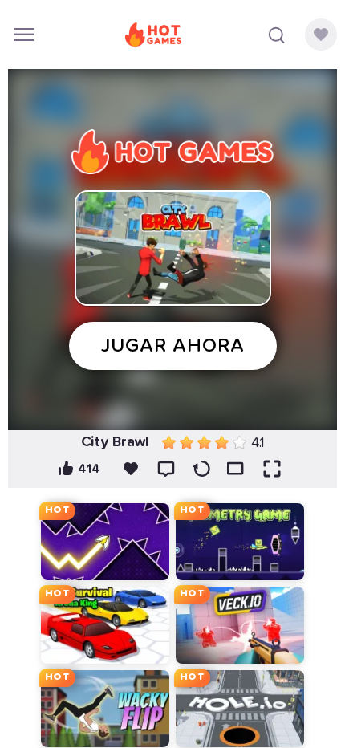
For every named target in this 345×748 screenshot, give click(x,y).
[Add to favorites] (130, 469)
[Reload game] (201, 469)
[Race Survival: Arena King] (105, 625)
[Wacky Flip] (105, 708)
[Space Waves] (105, 541)
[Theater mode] (236, 469)
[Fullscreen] (272, 469)
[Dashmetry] (240, 541)
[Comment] (166, 469)
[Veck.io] (240, 625)
